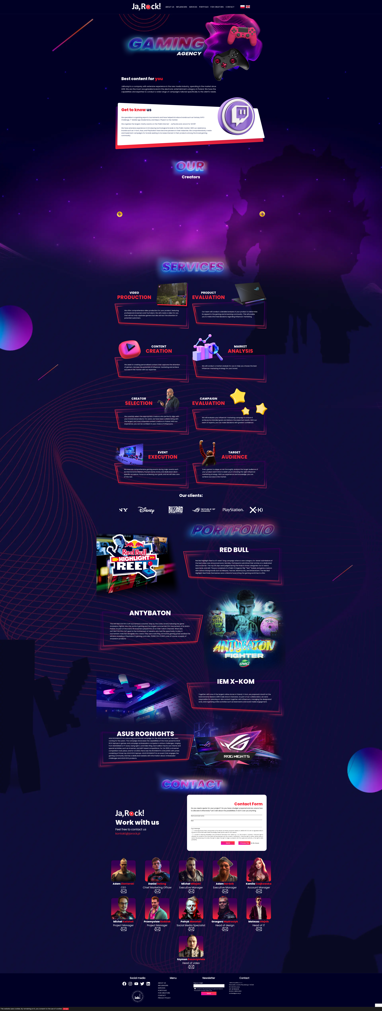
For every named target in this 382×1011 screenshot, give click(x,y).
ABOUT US (169, 7)
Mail (192, 821)
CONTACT (230, 7)
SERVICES (193, 7)
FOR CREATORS (217, 7)
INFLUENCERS (181, 7)
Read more (209, 990)
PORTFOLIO (204, 7)
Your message (195, 828)
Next (262, 214)
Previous (120, 214)
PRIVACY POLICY (164, 998)
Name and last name (197, 816)
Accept (66, 1009)
